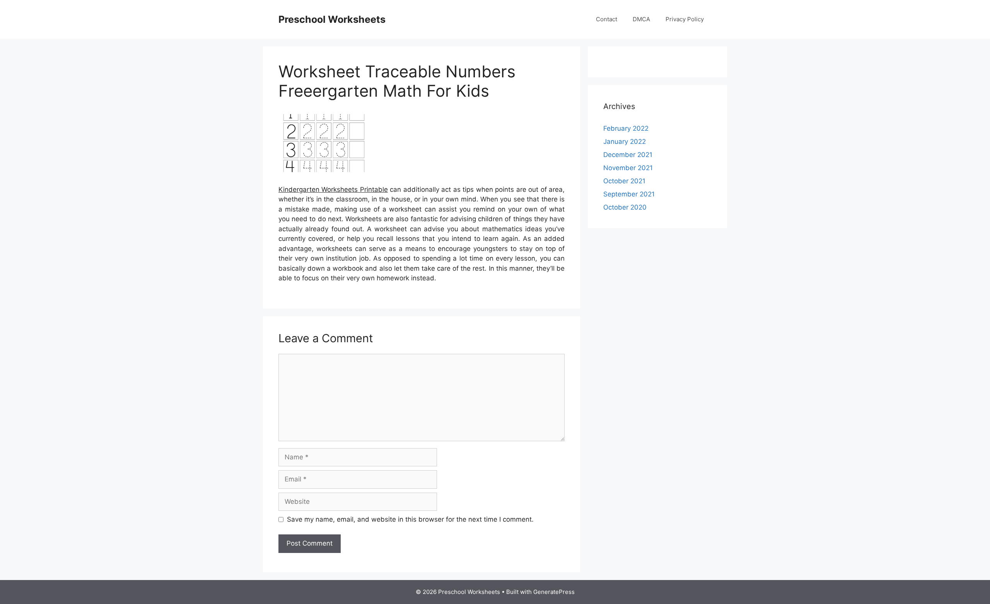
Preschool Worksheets (332, 19)
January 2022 (624, 141)
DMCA (641, 19)
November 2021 (628, 168)
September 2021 (629, 194)
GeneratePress (554, 591)
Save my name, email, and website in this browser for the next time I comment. (410, 519)
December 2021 (627, 155)
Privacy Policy (685, 19)
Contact (606, 19)
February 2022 (626, 128)
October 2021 (624, 181)
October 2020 (625, 207)
